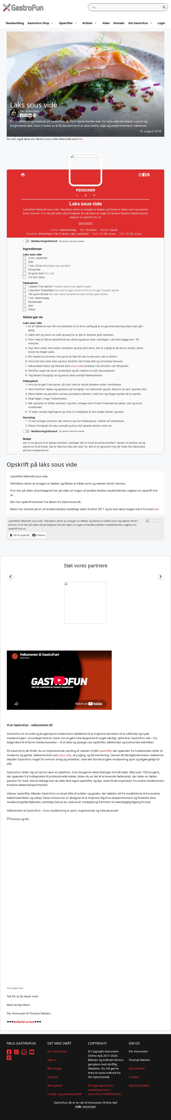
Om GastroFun (138, 23)
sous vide (76, 366)
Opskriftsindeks (139, 1085)
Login (161, 23)
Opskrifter (66, 23)
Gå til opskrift (21, 535)
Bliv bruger (54, 1068)
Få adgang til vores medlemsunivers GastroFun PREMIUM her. (104, 1090)
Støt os (51, 1060)
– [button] (77, 195)
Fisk (55, 233)
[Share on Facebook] (144, 174)
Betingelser (55, 1085)
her (80, 139)
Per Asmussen (29, 111)
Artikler (87, 23)
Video (106, 23)
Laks (72, 233)
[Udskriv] (23, 174)
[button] (148, 174)
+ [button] (94, 195)
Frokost (63, 233)
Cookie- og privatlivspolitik (64, 1094)
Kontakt (118, 23)
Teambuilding (15, 23)
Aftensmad (45, 233)
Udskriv (40, 535)
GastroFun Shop (38, 23)
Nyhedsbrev (137, 1068)
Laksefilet (83, 233)
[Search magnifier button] (164, 7)
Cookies (134, 1077)
